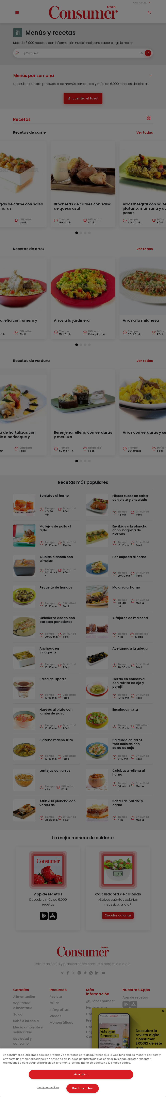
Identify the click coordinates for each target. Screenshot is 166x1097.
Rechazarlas (82, 1088)
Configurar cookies (48, 1087)
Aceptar (81, 1074)
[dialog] (83, 1073)
